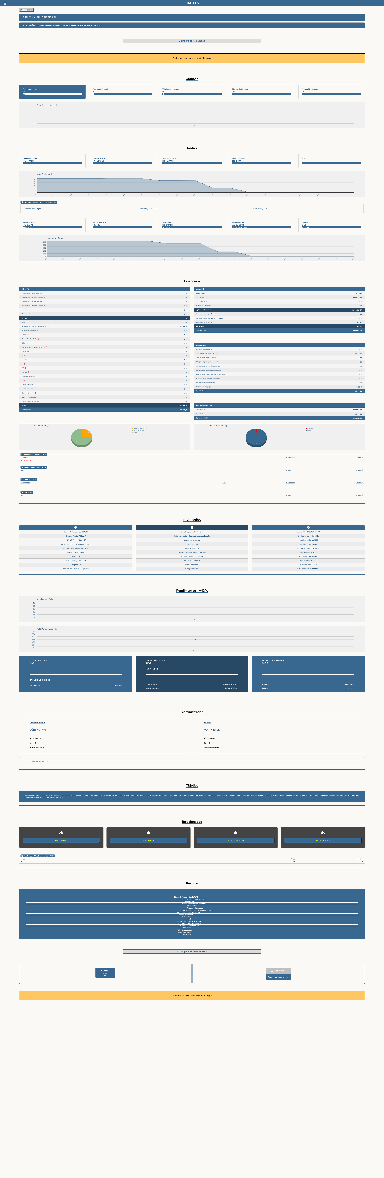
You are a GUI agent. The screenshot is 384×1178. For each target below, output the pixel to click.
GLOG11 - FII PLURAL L (148, 840)
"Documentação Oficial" (278, 977)
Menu (23, 10)
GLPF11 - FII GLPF (61, 840)
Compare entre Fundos (192, 40)
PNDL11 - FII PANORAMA (236, 840)
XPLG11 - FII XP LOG (323, 840)
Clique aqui (24, 460)
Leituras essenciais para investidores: (189, 995)
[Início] (3, 5)
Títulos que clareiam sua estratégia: (189, 58)
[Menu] (378, 2)
